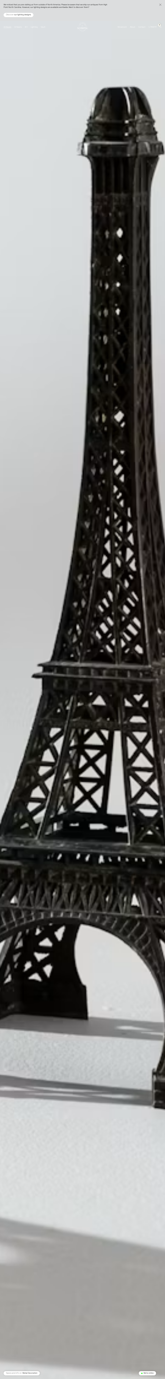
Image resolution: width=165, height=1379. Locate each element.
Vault (43, 27)
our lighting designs (18, 15)
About (132, 27)
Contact (141, 27)
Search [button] (153, 27)
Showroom (122, 27)
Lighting (34, 27)
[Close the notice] (160, 5)
